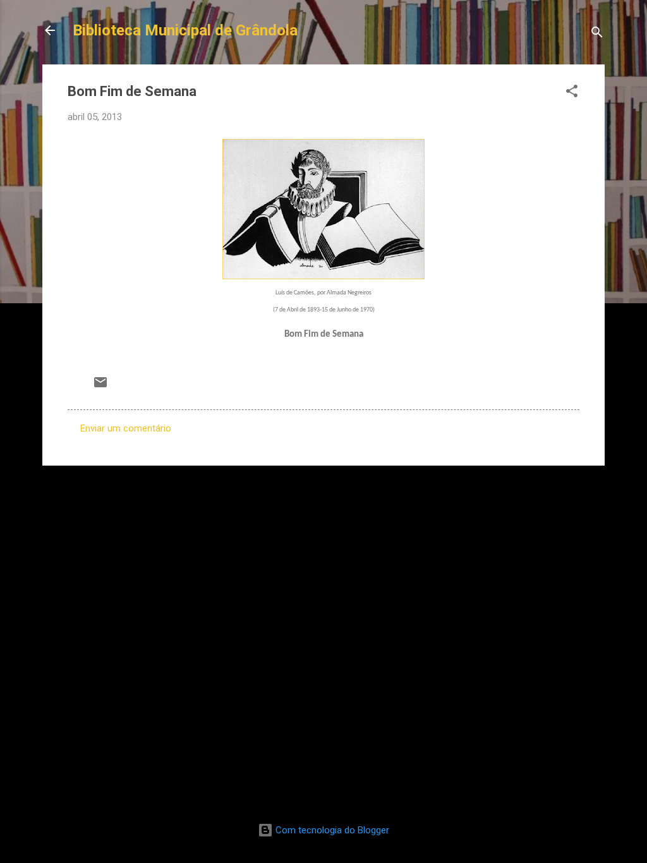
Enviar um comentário (125, 428)
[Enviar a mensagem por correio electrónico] (100, 386)
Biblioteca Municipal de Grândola (185, 30)
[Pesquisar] (597, 34)
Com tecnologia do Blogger (331, 830)
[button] (571, 93)
